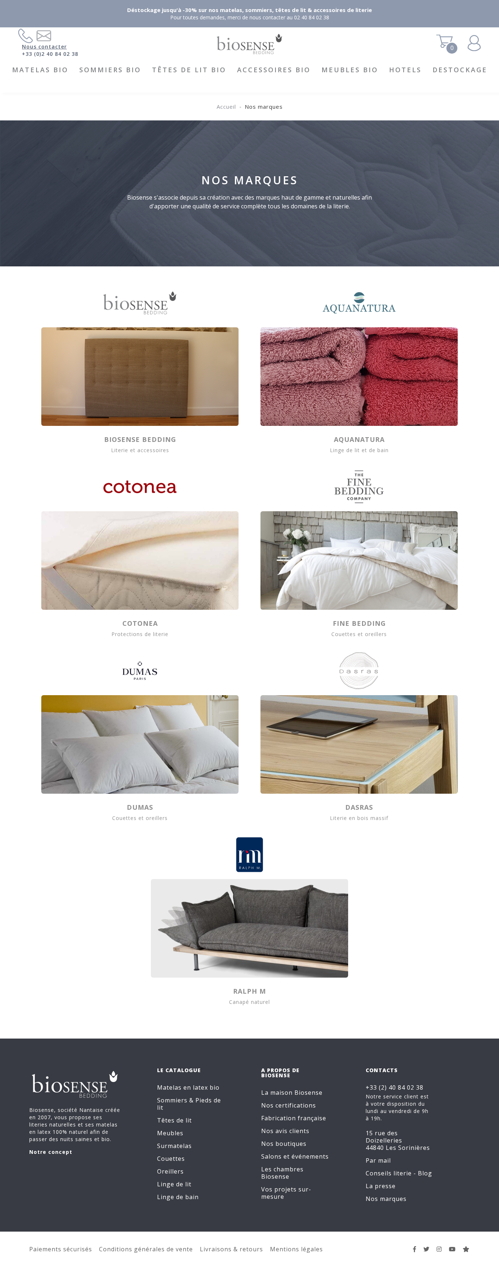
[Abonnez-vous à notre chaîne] (452, 1249)
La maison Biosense (292, 1093)
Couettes (171, 1159)
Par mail (378, 1160)
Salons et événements (295, 1156)
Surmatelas (174, 1146)
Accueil (226, 106)
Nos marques (386, 1199)
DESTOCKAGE (460, 69)
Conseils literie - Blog (399, 1173)
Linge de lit (174, 1184)
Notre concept (50, 1151)
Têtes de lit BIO (189, 69)
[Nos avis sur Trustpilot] (466, 1249)
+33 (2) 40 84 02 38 (394, 1087)
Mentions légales (296, 1249)
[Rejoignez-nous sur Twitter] (426, 1249)
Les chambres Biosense (282, 1173)
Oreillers (170, 1171)
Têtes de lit (174, 1120)
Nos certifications (288, 1105)
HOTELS (405, 69)
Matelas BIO (40, 69)
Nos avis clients (285, 1131)
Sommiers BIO (110, 69)
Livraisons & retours (231, 1249)
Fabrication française (293, 1118)
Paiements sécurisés (60, 1249)
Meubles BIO (349, 69)
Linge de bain (178, 1197)
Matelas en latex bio (188, 1087)
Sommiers (172, 1100)
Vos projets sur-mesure (286, 1193)
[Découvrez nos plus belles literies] (439, 1249)
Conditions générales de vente (146, 1249)
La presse (381, 1186)
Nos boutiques (283, 1144)
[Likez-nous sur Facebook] (414, 1249)
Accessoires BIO (274, 69)
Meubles (170, 1133)
